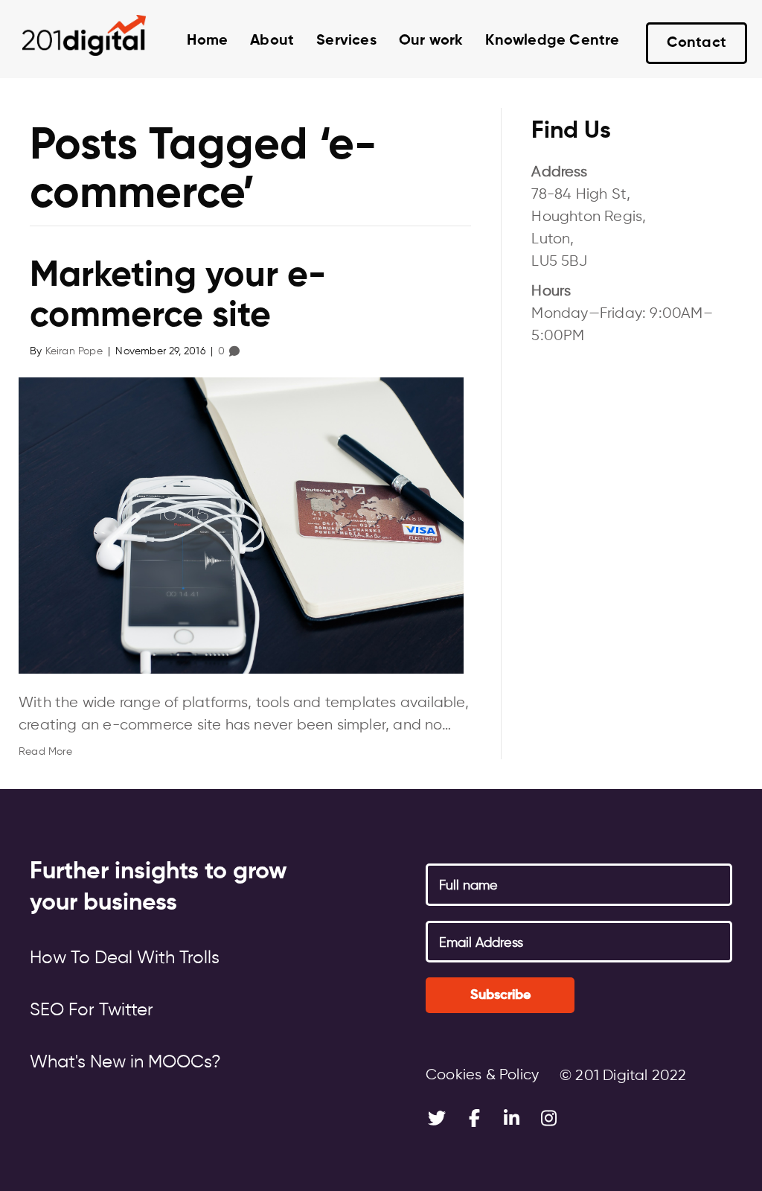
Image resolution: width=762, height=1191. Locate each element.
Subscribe (500, 995)
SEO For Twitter (91, 1010)
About (272, 40)
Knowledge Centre (552, 40)
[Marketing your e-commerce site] (241, 525)
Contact (696, 43)
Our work (431, 40)
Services (346, 40)
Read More (45, 752)
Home (207, 40)
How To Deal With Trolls (125, 958)
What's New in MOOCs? (125, 1062)
